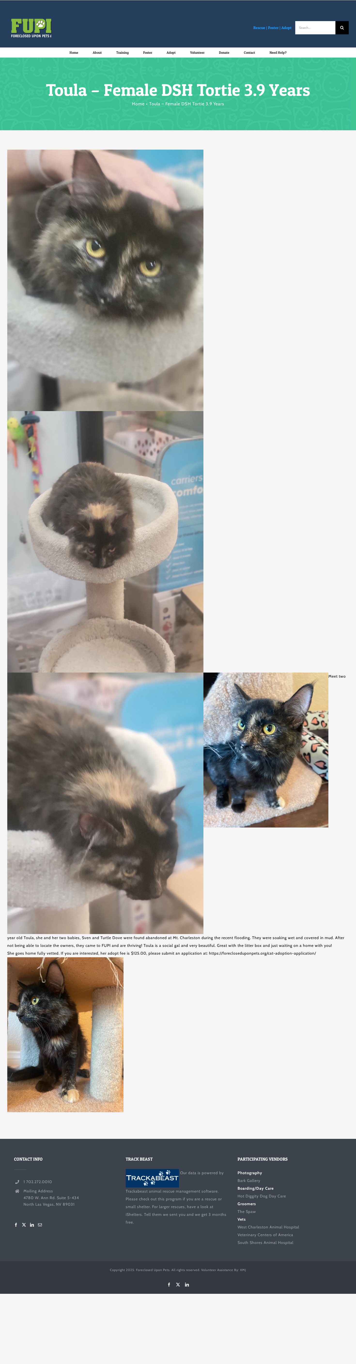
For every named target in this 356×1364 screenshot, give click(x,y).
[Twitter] (24, 1225)
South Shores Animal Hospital (266, 1242)
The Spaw (247, 1211)
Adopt (286, 27)
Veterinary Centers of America (265, 1235)
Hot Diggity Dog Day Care (262, 1196)
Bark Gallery (249, 1180)
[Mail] (40, 1225)
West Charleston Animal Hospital (268, 1227)
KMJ (243, 1270)
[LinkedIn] (32, 1225)
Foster (273, 27)
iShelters (134, 1214)
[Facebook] (16, 1225)
